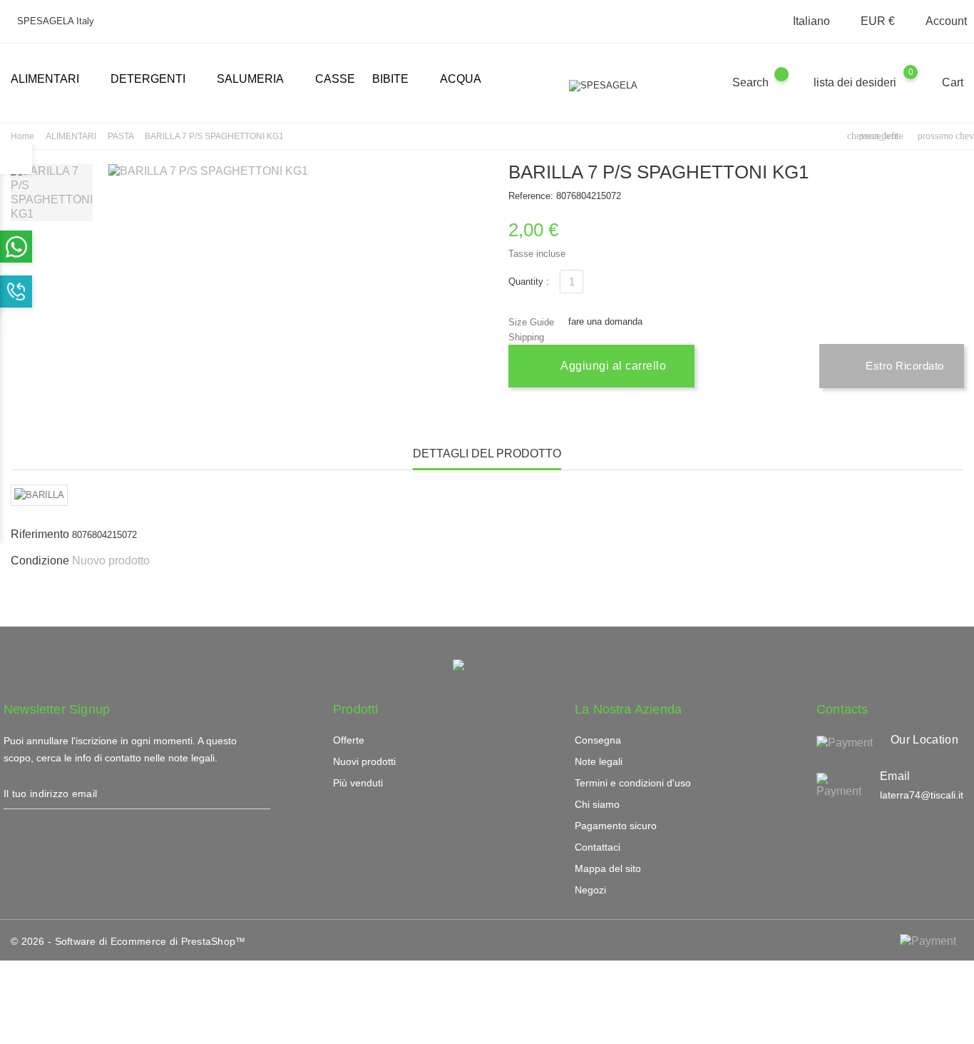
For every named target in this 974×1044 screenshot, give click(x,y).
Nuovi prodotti (364, 761)
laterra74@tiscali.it (921, 795)
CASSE (335, 79)
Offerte (348, 740)
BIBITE (396, 80)
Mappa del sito (608, 868)
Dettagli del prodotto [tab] (487, 453)
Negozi (590, 890)
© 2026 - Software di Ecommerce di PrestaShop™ (128, 941)
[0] (924, 82)
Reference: (530, 196)
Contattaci (597, 847)
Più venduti (358, 783)
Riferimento (40, 534)
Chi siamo (597, 804)
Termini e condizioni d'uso (633, 783)
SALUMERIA (256, 80)
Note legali (598, 761)
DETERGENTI (154, 80)
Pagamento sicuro (616, 825)
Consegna (598, 740)
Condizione (40, 560)
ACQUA (460, 79)
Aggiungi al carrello (612, 366)
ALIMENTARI (51, 80)
